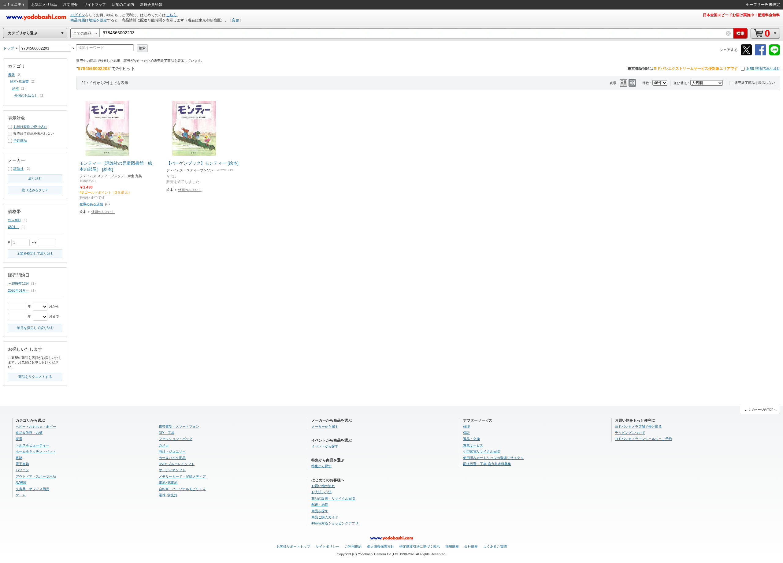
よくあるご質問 (495, 546)
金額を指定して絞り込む (35, 253)
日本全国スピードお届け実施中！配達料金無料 (741, 15)
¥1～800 (14, 220)
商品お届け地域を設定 (88, 20)
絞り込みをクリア (35, 190)
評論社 (18, 168)
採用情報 (452, 546)
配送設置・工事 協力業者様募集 (487, 464)
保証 (466, 432)
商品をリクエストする (35, 376)
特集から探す (321, 466)
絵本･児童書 (19, 81)
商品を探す (319, 511)
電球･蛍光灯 (168, 495)
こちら (171, 15)
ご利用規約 (353, 546)
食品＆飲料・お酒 (29, 432)
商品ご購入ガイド (324, 517)
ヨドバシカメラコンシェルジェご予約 (643, 439)
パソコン (22, 470)
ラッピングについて (630, 432)
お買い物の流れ (323, 486)
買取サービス (473, 445)
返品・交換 (471, 439)
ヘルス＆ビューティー (32, 445)
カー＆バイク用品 (172, 458)
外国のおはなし (103, 212)
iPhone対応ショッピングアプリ (334, 523)
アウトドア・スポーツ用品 (36, 476)
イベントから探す (324, 446)
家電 (19, 439)
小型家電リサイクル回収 (481, 451)
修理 (466, 426)
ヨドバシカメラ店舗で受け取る (638, 426)
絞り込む (35, 178)
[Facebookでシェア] (760, 54)
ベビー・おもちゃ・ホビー (36, 426)
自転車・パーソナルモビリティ (182, 489)
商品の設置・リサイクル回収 (333, 498)
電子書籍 (22, 464)
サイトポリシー (327, 546)
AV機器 (21, 482)
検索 (142, 48)
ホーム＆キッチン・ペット (36, 451)
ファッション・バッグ (175, 439)
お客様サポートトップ (293, 546)
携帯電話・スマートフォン (179, 426)
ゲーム (21, 495)
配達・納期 (319, 504)
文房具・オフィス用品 (32, 489)
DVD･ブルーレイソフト (177, 464)
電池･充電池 (168, 482)
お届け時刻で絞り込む (763, 68)
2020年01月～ (18, 290)
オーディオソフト (172, 470)
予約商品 (20, 140)
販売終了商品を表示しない (755, 82)
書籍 (11, 74)
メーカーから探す (324, 426)
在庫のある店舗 (91, 204)
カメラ (164, 445)
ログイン (77, 15)
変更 (235, 20)
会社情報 (471, 546)
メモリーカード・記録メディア (182, 476)
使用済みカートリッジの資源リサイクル (493, 458)
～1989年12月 (18, 283)
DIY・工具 (166, 432)
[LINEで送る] (774, 54)
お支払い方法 (321, 492)
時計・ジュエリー (172, 451)
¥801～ (13, 227)
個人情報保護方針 (380, 546)
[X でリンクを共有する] (746, 54)
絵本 (15, 88)
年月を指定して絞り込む (35, 328)
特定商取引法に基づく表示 (419, 546)
